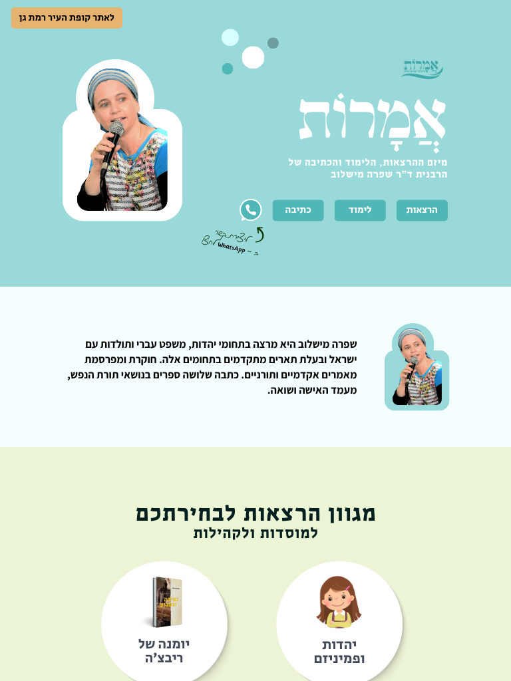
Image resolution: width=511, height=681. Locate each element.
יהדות (339, 644)
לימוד (360, 210)
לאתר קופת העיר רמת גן (66, 18)
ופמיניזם (339, 658)
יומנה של (164, 644)
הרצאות (422, 210)
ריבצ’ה (164, 658)
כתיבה (298, 210)
